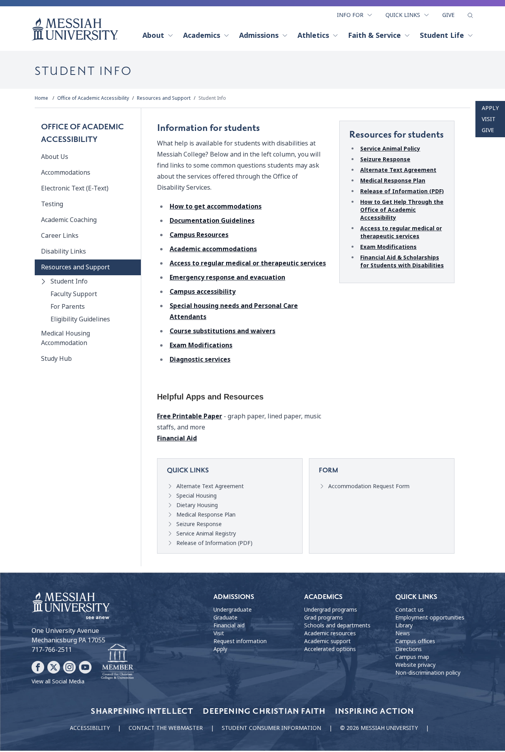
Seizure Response (385, 159)
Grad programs (323, 617)
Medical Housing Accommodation (65, 338)
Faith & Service (374, 35)
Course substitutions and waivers (222, 331)
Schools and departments (337, 625)
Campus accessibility (203, 291)
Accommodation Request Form (369, 486)
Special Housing (196, 496)
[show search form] (470, 15)
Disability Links (63, 251)
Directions (408, 649)
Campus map (412, 657)
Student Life (442, 35)
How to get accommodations (216, 206)
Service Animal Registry (206, 533)
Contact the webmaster (166, 728)
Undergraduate (232, 610)
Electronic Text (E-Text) (74, 188)
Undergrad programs (330, 610)
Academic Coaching (69, 219)
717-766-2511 (52, 649)
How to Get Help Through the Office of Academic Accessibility (401, 210)
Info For (350, 15)
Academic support (327, 641)
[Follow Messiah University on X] (53, 667)
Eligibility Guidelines (80, 319)
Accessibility (90, 728)
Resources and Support (164, 98)
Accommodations (65, 172)
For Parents (67, 306)
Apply (490, 108)
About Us (54, 156)
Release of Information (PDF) (402, 191)
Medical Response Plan (392, 181)
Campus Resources (199, 234)
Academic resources (330, 633)
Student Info (212, 98)
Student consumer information (271, 728)
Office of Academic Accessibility (93, 98)
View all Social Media (58, 681)
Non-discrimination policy (427, 673)
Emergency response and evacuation (227, 277)
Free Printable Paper (189, 416)
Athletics (313, 35)
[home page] (75, 29)
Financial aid (229, 625)
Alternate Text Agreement (398, 170)
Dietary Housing (197, 505)
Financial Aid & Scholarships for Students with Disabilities (402, 261)
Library (404, 625)
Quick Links (402, 15)
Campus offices (415, 641)
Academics (201, 35)
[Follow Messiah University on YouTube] (85, 667)
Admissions (259, 35)
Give (448, 15)
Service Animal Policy (390, 149)
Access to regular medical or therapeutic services (248, 263)
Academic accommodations (213, 249)
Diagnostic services (200, 359)
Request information (240, 641)
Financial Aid (177, 438)
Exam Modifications (201, 345)
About (153, 35)
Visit (489, 119)
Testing (52, 204)
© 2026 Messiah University (379, 728)
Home (41, 98)
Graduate (225, 617)
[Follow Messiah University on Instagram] (69, 667)
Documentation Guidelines (212, 220)
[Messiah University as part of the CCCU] (117, 662)
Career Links (60, 235)
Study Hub (56, 358)
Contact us (409, 610)
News (402, 633)
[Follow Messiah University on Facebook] (38, 667)
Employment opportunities (429, 617)
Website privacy (415, 665)
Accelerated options (330, 649)
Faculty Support (73, 294)
